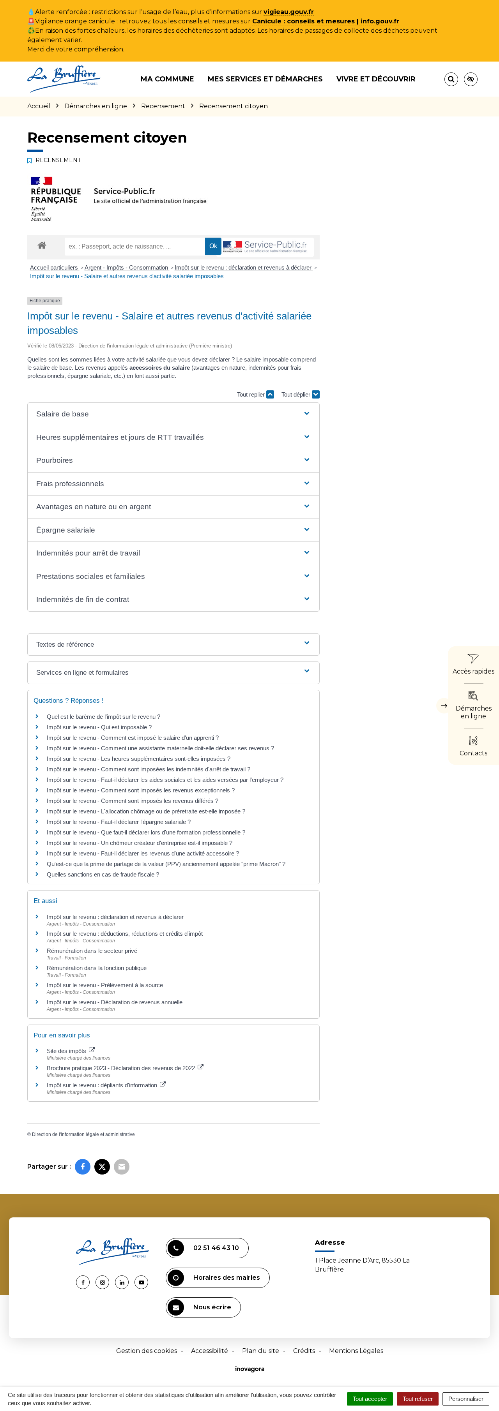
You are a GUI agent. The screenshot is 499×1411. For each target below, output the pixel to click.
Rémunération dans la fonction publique (97, 968)
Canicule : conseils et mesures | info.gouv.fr (325, 21)
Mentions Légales (356, 1351)
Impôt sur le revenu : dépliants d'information (103, 1085)
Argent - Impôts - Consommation (127, 267)
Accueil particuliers (55, 267)
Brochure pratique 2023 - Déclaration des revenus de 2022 (121, 1068)
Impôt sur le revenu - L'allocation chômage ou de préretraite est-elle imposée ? (146, 811)
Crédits (304, 1351)
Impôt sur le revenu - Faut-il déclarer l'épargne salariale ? (119, 821)
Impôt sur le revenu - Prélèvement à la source (105, 985)
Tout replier (251, 394)
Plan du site (260, 1351)
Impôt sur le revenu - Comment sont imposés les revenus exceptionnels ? (141, 790)
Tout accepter (370, 1398)
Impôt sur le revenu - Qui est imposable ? (99, 727)
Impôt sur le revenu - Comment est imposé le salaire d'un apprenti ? (133, 737)
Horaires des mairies (226, 1277)
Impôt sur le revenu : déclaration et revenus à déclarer (244, 267)
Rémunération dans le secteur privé (92, 950)
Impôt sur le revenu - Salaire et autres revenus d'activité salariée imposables (127, 276)
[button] (173, 414)
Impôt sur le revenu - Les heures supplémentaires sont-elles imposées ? (138, 758)
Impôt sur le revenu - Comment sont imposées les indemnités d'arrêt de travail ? (148, 769)
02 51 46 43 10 (216, 1248)
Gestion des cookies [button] (146, 1351)
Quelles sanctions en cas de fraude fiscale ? (103, 874)
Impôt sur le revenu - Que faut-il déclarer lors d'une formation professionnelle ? (146, 832)
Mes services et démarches (265, 79)
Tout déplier (296, 394)
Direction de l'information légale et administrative (83, 1134)
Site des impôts (67, 1051)
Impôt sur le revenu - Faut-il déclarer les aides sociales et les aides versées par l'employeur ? (165, 779)
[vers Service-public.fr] (265, 247)
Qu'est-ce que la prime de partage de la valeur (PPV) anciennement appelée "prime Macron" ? (166, 864)
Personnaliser (465, 1398)
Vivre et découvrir (376, 79)
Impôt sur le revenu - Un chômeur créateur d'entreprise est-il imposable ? (139, 843)
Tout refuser (418, 1398)
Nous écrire (212, 1307)
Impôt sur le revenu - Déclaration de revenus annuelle (114, 1002)
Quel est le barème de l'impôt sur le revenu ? (103, 716)
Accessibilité (209, 1351)
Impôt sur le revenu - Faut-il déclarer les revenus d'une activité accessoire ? (143, 853)
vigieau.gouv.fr (289, 12)
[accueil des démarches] (42, 245)
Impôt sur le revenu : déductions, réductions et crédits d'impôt (125, 933)
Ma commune (167, 79)
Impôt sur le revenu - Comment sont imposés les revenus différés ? (132, 800)
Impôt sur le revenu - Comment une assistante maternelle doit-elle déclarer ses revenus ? (160, 748)
